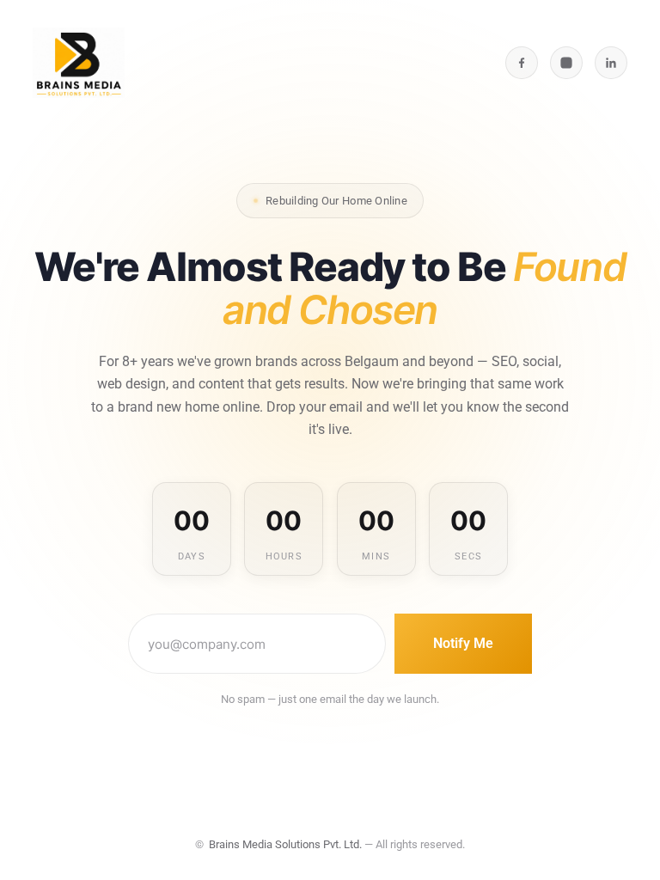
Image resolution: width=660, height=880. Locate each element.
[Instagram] (566, 62)
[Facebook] (521, 62)
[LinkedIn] (611, 62)
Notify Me (463, 643)
